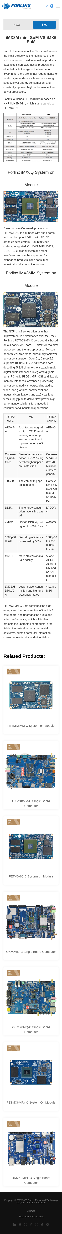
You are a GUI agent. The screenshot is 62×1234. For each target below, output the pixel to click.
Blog (44, 24)
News (16, 24)
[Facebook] (31, 1224)
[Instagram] (37, 1224)
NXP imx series (12, 60)
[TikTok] (42, 1224)
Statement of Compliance (31, 1216)
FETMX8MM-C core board (31, 340)
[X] (26, 1224)
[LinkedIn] (15, 1224)
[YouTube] (20, 1224)
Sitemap (31, 1211)
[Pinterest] (47, 1224)
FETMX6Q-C (11, 232)
